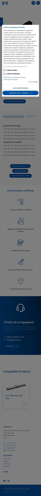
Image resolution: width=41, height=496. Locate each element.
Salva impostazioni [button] (20, 88)
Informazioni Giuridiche (11, 79)
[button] (21, 93)
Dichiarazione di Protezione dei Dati (14, 77)
